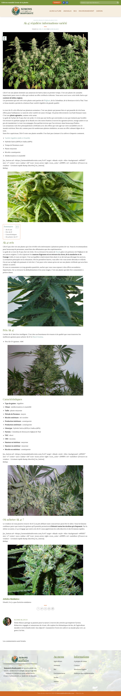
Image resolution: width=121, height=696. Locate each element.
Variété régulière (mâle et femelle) (17, 138)
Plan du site (80, 693)
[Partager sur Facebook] (38, 608)
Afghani (47, 100)
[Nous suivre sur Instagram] (67, 2)
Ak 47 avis (9, 230)
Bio (75, 11)
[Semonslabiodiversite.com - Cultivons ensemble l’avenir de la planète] (24, 11)
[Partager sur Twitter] (41, 608)
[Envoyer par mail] (45, 608)
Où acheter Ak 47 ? (12, 237)
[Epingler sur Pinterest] (49, 608)
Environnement (86, 11)
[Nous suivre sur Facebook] (63, 2)
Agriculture (55, 11)
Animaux (67, 11)
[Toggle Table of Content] (16, 226)
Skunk (58, 252)
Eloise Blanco (54, 29)
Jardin (99, 11)
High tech (54, 20)
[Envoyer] (117, 2)
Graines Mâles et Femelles (41, 20)
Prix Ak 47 (9, 232)
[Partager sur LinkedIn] (52, 608)
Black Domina (38, 337)
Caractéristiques (11, 234)
